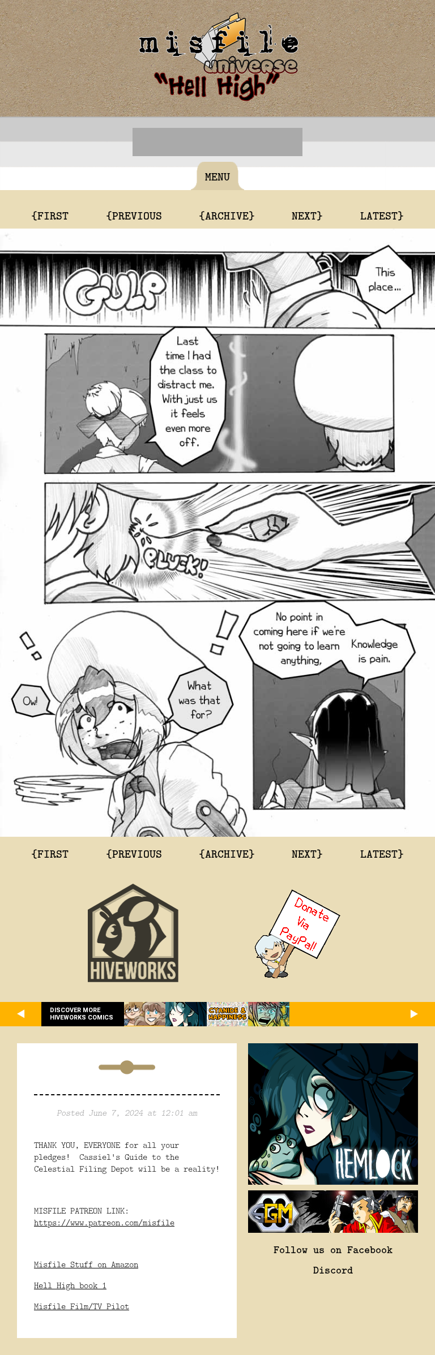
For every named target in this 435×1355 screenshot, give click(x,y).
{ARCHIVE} (227, 215)
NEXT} (307, 215)
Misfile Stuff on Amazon (86, 1264)
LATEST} (382, 215)
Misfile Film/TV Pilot (81, 1306)
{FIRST (50, 215)
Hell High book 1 (70, 1285)
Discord (333, 1269)
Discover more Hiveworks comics (81, 1013)
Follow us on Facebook (333, 1249)
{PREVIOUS (134, 215)
